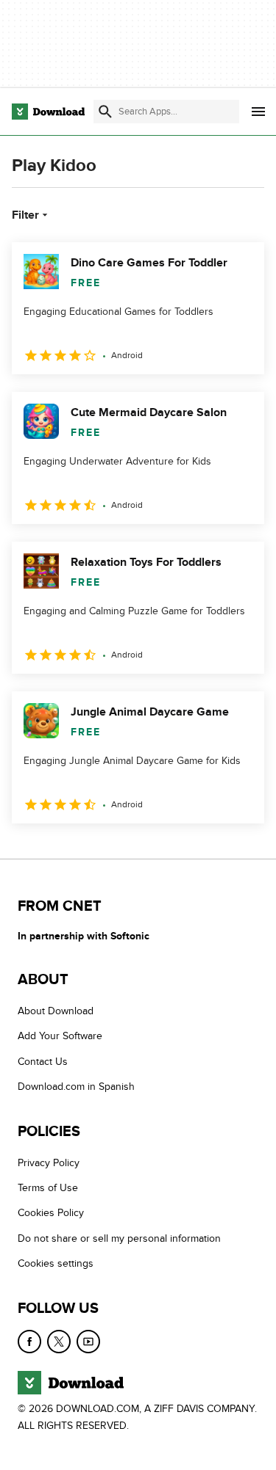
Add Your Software (60, 1036)
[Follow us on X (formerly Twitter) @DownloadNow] (59, 1341)
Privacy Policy (48, 1163)
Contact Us (43, 1061)
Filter (25, 215)
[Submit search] (105, 111)
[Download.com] (48, 111)
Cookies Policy (51, 1213)
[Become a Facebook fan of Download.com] (29, 1341)
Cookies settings (55, 1263)
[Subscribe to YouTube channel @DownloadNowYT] (88, 1341)
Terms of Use (48, 1188)
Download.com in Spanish (76, 1086)
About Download (55, 1011)
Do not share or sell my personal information (119, 1238)
